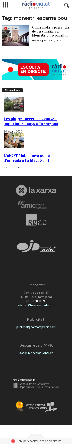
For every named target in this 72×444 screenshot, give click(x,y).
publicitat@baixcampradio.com (36, 327)
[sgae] (36, 219)
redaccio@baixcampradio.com (36, 305)
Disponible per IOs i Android (36, 353)
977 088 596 (38, 301)
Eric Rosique (39, 40)
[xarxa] (36, 190)
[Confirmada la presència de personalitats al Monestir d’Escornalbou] (15, 35)
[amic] (36, 205)
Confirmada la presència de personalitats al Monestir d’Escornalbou (50, 31)
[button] (65, 5)
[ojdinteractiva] (36, 248)
